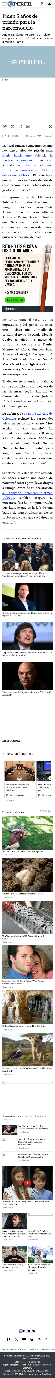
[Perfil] (27, 1332)
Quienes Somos (20, 1349)
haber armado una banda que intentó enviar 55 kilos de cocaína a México (27, 170)
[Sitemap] (46, 1339)
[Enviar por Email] (28, 126)
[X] (16, 1339)
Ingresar (42, 4)
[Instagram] (32, 1339)
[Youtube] (24, 1339)
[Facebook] (8, 1339)
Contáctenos (34, 1349)
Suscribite (15, 299)
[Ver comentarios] (50, 11)
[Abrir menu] (4, 3)
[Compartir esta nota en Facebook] (5, 126)
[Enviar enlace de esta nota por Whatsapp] (20, 126)
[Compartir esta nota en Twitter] (12, 126)
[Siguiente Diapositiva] (50, 778)
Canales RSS (7, 1349)
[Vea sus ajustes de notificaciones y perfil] (50, 4)
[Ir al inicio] (19, 4)
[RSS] (39, 1339)
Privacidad (46, 1349)
